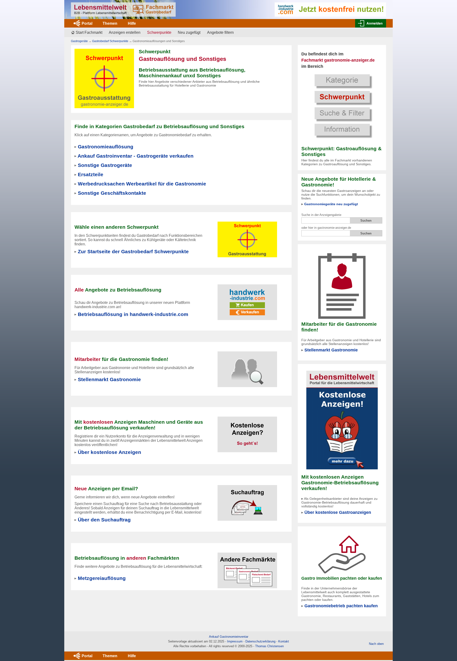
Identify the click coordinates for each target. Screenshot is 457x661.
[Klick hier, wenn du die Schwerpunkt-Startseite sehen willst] (342, 105)
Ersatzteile (90, 174)
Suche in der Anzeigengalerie (321, 215)
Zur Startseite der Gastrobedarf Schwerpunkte (133, 251)
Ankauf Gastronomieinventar (228, 636)
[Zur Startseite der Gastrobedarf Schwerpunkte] (247, 236)
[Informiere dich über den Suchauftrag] (247, 500)
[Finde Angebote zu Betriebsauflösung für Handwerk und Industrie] (247, 299)
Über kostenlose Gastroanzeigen (337, 512)
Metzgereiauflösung (102, 578)
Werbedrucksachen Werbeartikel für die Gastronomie (142, 183)
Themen (110, 23)
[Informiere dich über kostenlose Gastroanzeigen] (342, 420)
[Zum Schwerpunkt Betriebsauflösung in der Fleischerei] (247, 567)
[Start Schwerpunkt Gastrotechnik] (104, 78)
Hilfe (132, 23)
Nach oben (376, 644)
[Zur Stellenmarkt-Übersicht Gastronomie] (247, 366)
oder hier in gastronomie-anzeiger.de (326, 227)
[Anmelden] (370, 23)
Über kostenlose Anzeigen (109, 452)
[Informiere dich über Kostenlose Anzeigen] (247, 431)
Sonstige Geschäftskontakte (112, 193)
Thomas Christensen (269, 646)
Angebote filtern (220, 32)
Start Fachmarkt (89, 32)
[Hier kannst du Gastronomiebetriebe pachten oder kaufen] (342, 554)
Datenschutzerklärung (260, 641)
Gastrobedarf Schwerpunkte (110, 41)
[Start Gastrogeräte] (123, 9)
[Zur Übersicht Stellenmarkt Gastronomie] (342, 286)
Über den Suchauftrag (104, 519)
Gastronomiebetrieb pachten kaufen (341, 605)
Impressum (235, 641)
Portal (87, 23)
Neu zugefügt (189, 32)
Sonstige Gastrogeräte (105, 165)
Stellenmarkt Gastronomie (331, 350)
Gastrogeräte (79, 41)
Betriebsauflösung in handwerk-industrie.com (133, 314)
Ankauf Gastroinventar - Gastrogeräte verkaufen (136, 156)
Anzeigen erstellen (124, 32)
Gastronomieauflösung (105, 146)
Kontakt (283, 641)
